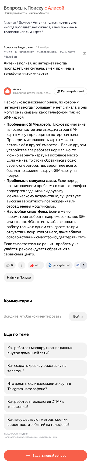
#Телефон (10, 56)
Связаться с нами (48, 437)
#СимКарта (67, 51)
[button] (84, 53)
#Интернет (26, 51)
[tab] (10, 265)
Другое (24, 22)
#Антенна (10, 51)
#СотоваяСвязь (47, 51)
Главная (10, 22)
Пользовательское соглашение (21, 437)
